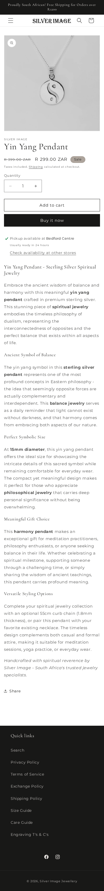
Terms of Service (27, 774)
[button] (11, 20)
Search (18, 750)
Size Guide (21, 810)
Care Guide (22, 822)
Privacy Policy (25, 762)
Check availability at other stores (43, 252)
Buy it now (52, 220)
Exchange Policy (27, 786)
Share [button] (15, 691)
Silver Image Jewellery (58, 881)
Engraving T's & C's (30, 834)
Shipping (36, 166)
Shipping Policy (26, 798)
